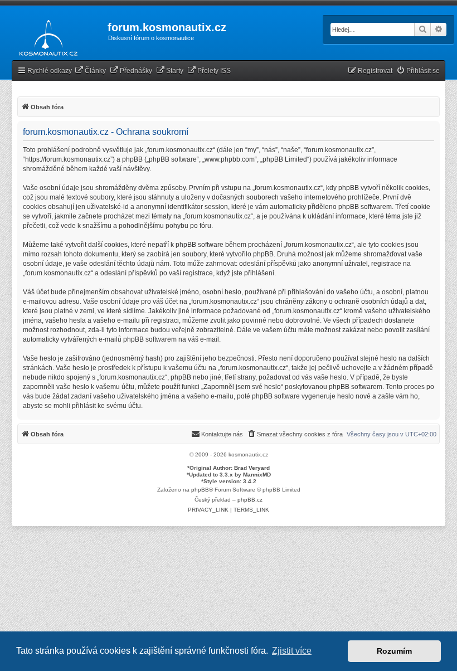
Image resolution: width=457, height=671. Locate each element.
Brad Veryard (252, 468)
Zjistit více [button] (292, 650)
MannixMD (257, 474)
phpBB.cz (249, 500)
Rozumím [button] (394, 650)
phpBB (200, 490)
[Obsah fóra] (45, 36)
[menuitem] (90, 71)
